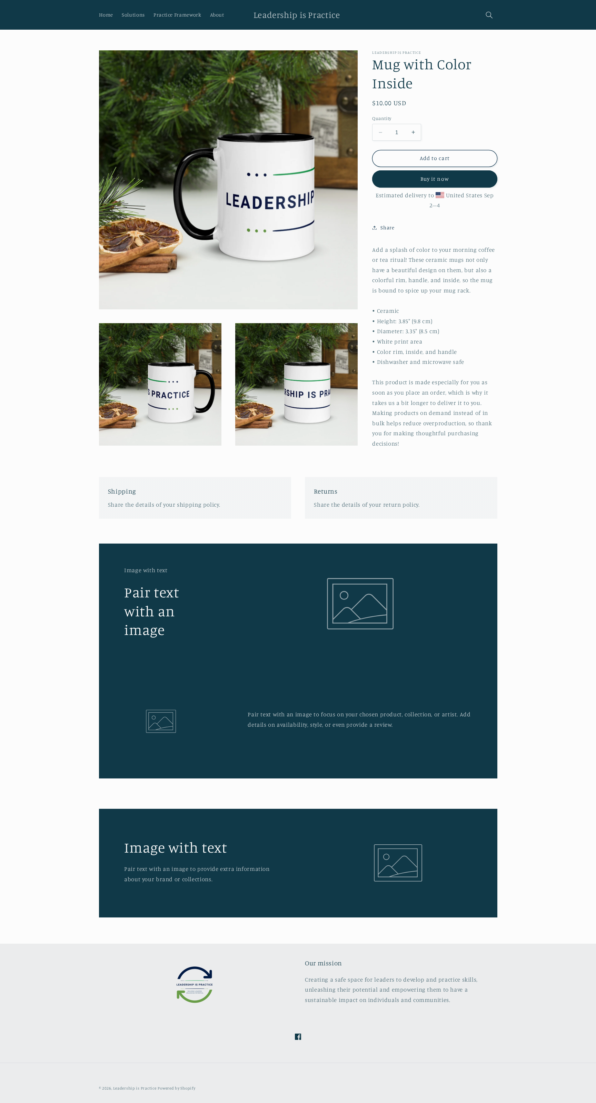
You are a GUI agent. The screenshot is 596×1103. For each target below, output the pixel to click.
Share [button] (387, 227)
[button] (489, 15)
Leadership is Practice (134, 1088)
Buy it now (434, 179)
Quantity (381, 118)
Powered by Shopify (176, 1088)
